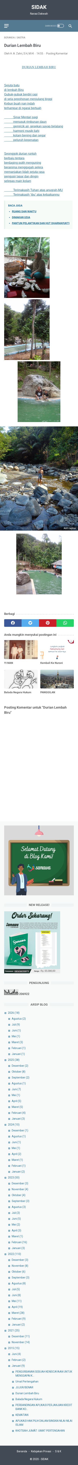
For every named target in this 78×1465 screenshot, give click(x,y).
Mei (16, 1036)
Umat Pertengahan (27, 1381)
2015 (14, 1348)
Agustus (19, 1018)
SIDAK (39, 7)
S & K (58, 1451)
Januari (18, 1053)
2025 (14, 1059)
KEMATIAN (22, 1414)
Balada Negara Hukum (29, 1399)
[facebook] (13, 623)
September (20, 1077)
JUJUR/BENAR (24, 1387)
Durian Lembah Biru (27, 1393)
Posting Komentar (57, 53)
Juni (16, 1030)
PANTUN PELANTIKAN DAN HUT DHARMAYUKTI (40, 223)
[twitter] (30, 623)
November (20, 1189)
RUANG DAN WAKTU (24, 211)
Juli (16, 1024)
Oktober (18, 1071)
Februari (19, 1048)
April (16, 1101)
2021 (14, 1330)
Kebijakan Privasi (41, 1451)
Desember (20, 1065)
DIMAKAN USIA (21, 217)
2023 (14, 1177)
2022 (14, 1253)
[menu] (6, 26)
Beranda (22, 1451)
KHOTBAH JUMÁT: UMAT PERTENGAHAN (40, 1430)
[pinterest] (47, 623)
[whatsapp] (65, 623)
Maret (17, 1042)
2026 (14, 1012)
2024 (14, 1124)
